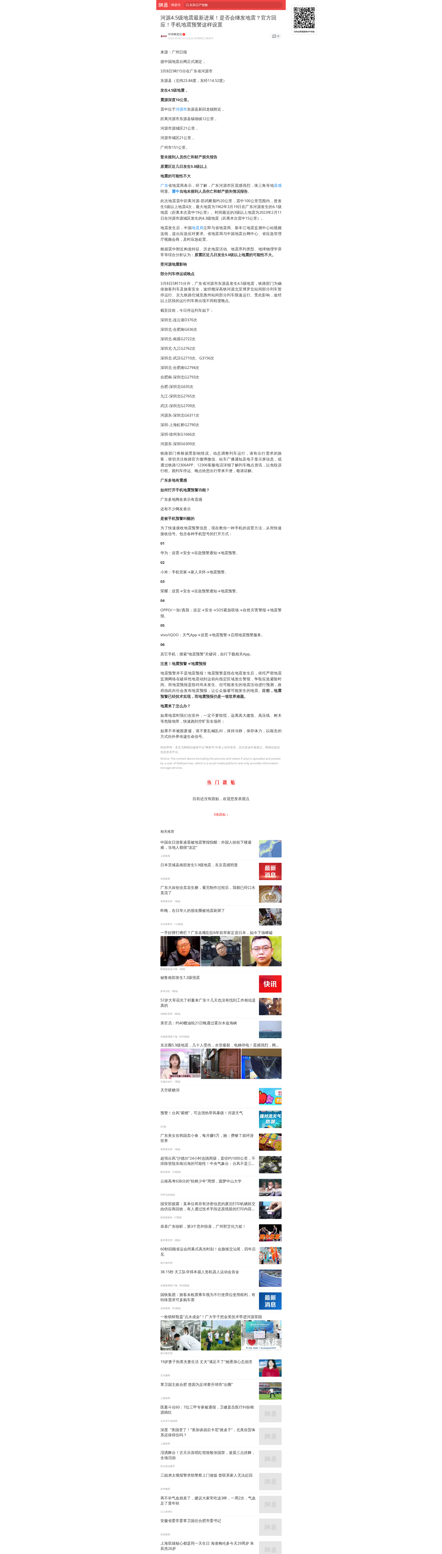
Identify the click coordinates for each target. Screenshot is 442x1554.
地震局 (197, 227)
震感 (278, 185)
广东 (164, 185)
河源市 (181, 109)
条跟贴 (220, 814)
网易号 (176, 5)
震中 (175, 191)
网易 (163, 5)
